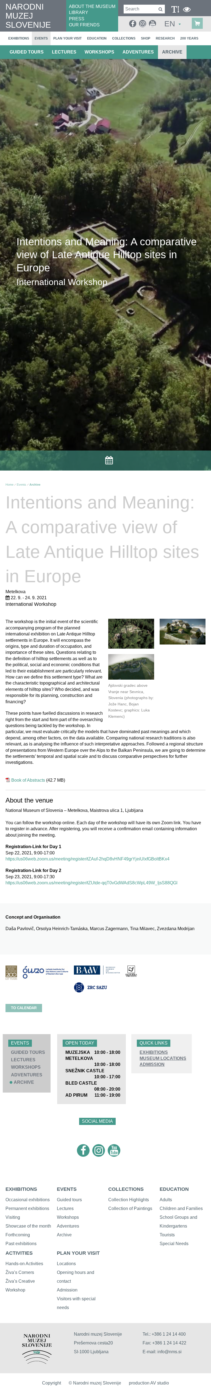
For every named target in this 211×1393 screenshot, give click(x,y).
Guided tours (69, 1199)
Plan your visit (67, 38)
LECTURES (64, 52)
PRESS (76, 18)
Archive (172, 52)
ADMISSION (152, 1064)
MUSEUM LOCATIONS (163, 1058)
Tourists (167, 1234)
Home (9, 484)
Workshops (68, 1217)
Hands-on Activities (24, 1263)
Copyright (51, 1383)
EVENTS (67, 1189)
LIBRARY (78, 12)
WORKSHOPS (99, 52)
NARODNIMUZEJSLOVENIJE (28, 15)
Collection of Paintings (130, 1208)
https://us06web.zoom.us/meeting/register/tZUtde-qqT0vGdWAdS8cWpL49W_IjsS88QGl (91, 882)
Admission (67, 1290)
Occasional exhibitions (27, 1199)
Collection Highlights (128, 1199)
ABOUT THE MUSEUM (92, 6)
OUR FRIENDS (84, 24)
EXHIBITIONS (154, 1052)
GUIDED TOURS (27, 52)
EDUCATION (174, 1189)
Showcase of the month (28, 1226)
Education (97, 38)
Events (41, 38)
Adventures (68, 1226)
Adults (166, 1199)
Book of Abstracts (28, 780)
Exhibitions (18, 38)
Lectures (65, 1208)
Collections (123, 38)
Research (165, 38)
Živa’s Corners (19, 1272)
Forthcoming (17, 1234)
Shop (145, 38)
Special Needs (174, 1243)
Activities (19, 1253)
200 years (189, 38)
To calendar (24, 1008)
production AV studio (149, 1383)
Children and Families (181, 1208)
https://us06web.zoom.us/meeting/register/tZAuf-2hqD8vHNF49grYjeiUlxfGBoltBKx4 (87, 859)
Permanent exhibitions (27, 1208)
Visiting (12, 1217)
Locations (66, 1263)
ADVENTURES (138, 52)
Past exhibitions (21, 1243)
